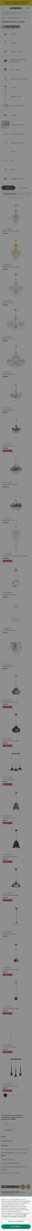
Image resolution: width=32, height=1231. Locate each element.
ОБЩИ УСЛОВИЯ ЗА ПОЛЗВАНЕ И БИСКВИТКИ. (14, 1215)
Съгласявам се (16, 1226)
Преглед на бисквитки (16, 1221)
